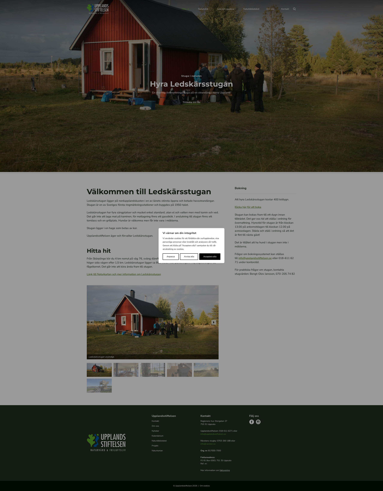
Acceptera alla (209, 256)
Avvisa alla (189, 256)
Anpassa (171, 256)
